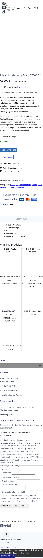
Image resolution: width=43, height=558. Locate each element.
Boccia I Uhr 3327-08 (9, 311)
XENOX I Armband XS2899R (33, 276)
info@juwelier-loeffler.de (11, 395)
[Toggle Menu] (40, 365)
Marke (34, 185)
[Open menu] (18, 8)
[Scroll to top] (2, 535)
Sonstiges (14, 185)
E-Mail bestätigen (9, 484)
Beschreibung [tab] (21, 219)
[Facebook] (4, 4)
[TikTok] (4, 12)
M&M (40, 185)
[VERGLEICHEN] (19, 255)
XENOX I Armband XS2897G (10, 276)
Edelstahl (20, 187)
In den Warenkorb (8, 150)
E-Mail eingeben (9, 481)
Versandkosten (25, 87)
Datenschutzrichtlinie (26, 501)
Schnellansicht (19, 250)
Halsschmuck (25, 185)
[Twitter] (5, 526)
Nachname (6, 473)
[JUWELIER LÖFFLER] (11, 8)
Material (12, 187)
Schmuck (4, 187)
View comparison (8, 547)
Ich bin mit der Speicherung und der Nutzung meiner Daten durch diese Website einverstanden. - (21, 498)
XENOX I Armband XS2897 (33, 311)
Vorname (6, 469)
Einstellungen (7, 556)
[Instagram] (4, 8)
